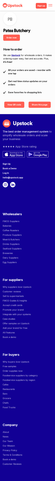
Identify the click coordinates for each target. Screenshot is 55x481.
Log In (6, 173)
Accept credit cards (12, 305)
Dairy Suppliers (10, 257)
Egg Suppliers (10, 262)
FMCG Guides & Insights (15, 300)
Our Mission (9, 445)
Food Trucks (9, 407)
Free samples (9, 366)
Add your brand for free (15, 328)
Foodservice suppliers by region (19, 380)
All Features (9, 332)
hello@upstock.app (13, 177)
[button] (50, 5)
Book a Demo (10, 168)
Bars (5, 393)
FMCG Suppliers (11, 221)
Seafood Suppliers (12, 248)
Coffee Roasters (11, 230)
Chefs (6, 402)
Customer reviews (12, 291)
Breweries (8, 253)
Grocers (7, 398)
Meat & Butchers (11, 239)
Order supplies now (13, 371)
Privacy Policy (10, 450)
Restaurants (9, 389)
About (6, 432)
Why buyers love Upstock (16, 361)
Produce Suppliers (12, 235)
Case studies (9, 319)
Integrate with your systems (17, 314)
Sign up (41, 6)
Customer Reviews (12, 464)
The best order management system (26, 131)
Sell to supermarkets (13, 296)
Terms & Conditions (12, 455)
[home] (18, 5)
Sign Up (7, 164)
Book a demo (9, 337)
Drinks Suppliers (11, 244)
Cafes (5, 384)
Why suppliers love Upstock (17, 287)
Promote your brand (13, 309)
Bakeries (7, 225)
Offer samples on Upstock (16, 323)
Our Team (8, 441)
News (5, 436)
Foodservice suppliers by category (20, 375)
